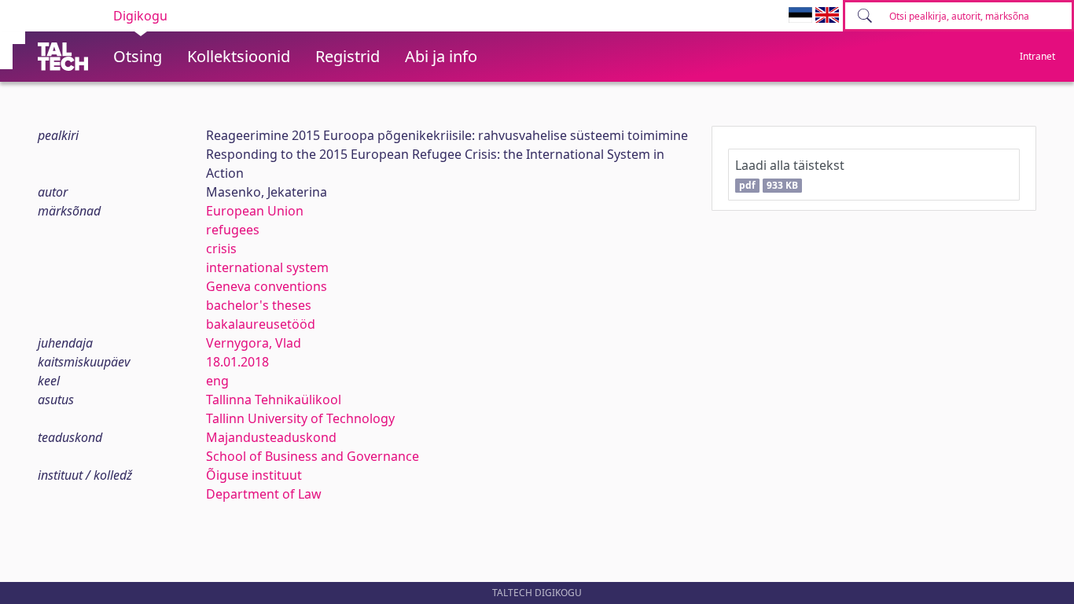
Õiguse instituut (254, 475)
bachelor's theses (258, 305)
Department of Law (264, 494)
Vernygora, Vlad (253, 343)
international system (267, 267)
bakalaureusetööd (260, 324)
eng (217, 380)
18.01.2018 (237, 361)
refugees (232, 229)
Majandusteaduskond (271, 437)
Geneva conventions (266, 286)
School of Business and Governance (312, 456)
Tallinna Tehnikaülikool (273, 399)
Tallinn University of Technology (300, 418)
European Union (254, 210)
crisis (221, 248)
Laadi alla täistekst (789, 174)
